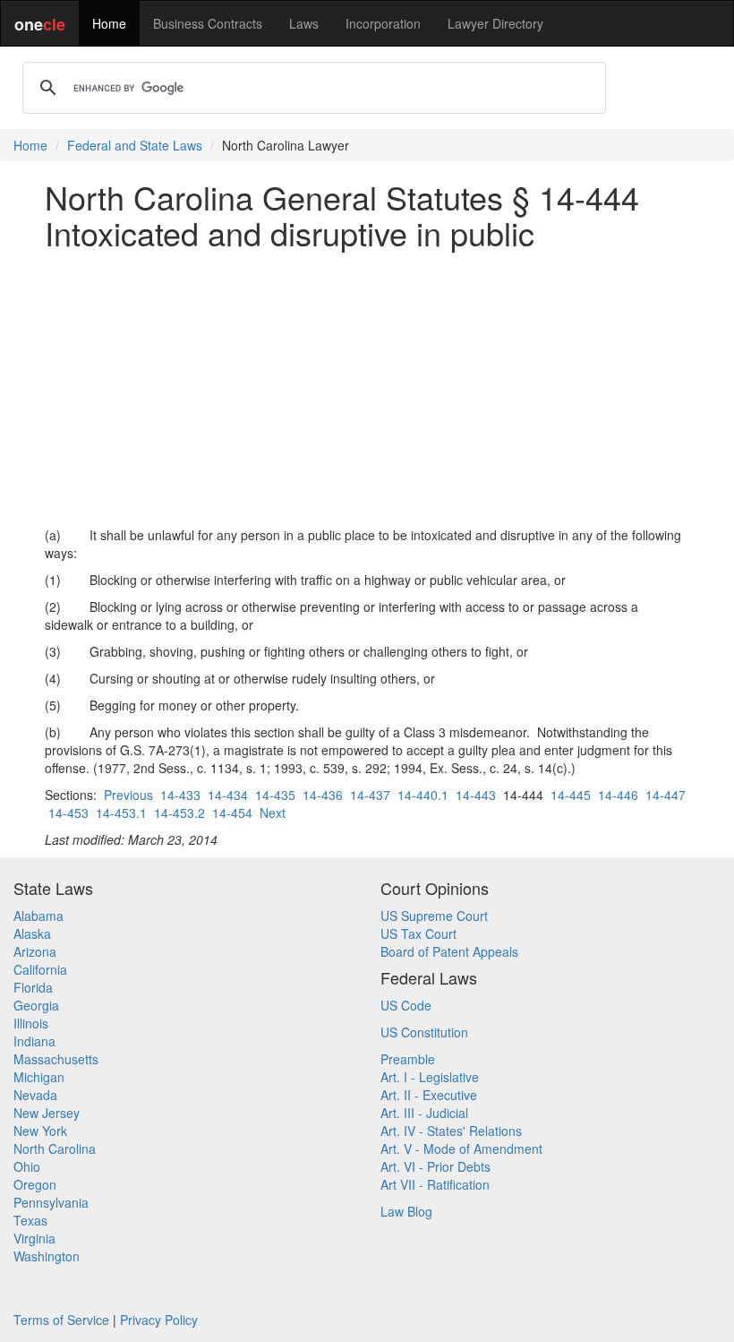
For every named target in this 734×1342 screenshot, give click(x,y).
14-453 (68, 813)
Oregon (34, 1184)
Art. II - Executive (428, 1095)
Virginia (34, 1238)
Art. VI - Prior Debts (435, 1166)
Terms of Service (61, 1320)
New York (40, 1131)
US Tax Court (418, 933)
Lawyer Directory (495, 23)
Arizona (34, 951)
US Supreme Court (434, 916)
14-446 (618, 795)
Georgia (36, 1005)
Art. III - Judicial (424, 1113)
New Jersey (46, 1113)
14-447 (665, 795)
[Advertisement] (367, 387)
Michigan (38, 1077)
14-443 (476, 795)
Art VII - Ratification (435, 1184)
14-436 (323, 795)
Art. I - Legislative (429, 1077)
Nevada (35, 1095)
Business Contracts (207, 23)
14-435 (275, 795)
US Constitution (424, 1032)
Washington (46, 1256)
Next (273, 813)
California (40, 969)
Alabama (38, 916)
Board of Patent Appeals (449, 951)
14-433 (180, 795)
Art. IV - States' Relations (451, 1131)
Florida (33, 987)
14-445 (570, 795)
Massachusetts (55, 1059)
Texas (30, 1220)
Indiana (34, 1041)
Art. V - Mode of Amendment (461, 1148)
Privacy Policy (159, 1320)
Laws (304, 23)
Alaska (32, 933)
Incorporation (383, 23)
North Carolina (54, 1148)
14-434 (228, 795)
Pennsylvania (51, 1202)
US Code (405, 1005)
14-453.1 (121, 813)
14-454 (232, 813)
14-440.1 (422, 795)
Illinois (30, 1023)
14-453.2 (179, 813)
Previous (128, 795)
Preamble (407, 1059)
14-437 (370, 795)
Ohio (26, 1166)
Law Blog (406, 1211)
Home (109, 23)
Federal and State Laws (134, 145)
